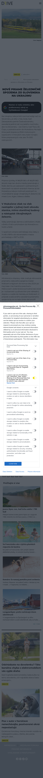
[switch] (34, 351)
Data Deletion (7, 471)
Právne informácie (34, 471)
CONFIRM (13, 464)
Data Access (20, 471)
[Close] (39, 306)
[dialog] (21, 389)
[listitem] (21, 346)
